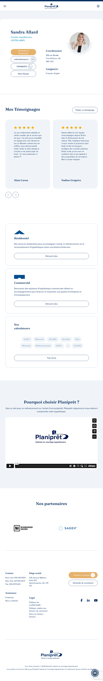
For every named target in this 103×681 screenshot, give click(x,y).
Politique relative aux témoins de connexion (38, 609)
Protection (9, 597)
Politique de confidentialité (35, 603)
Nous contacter (11, 600)
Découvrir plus (51, 256)
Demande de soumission (83, 583)
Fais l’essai (51, 358)
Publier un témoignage (85, 110)
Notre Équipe (23, 73)
